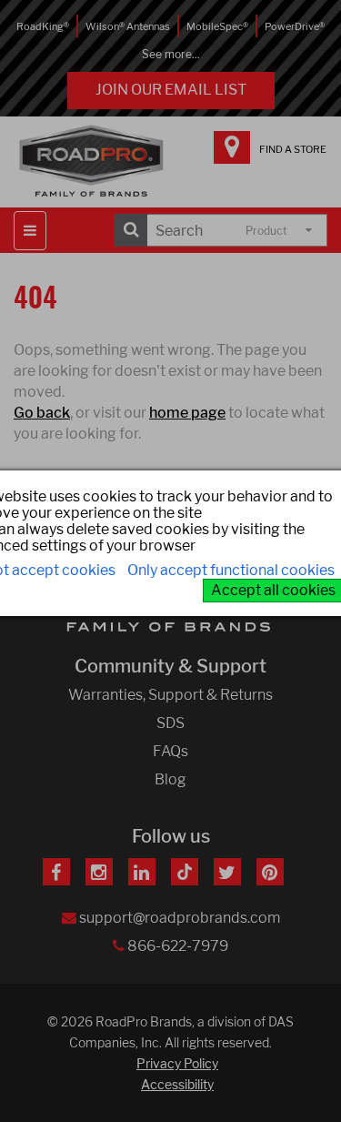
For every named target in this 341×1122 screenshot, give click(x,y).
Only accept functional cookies (231, 570)
